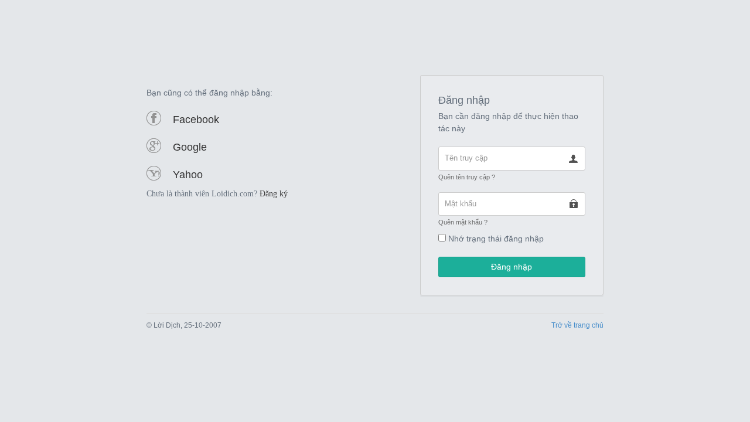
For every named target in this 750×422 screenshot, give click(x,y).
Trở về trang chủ (577, 325)
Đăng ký (274, 193)
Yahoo (188, 175)
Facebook (196, 119)
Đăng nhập (511, 266)
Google (190, 147)
